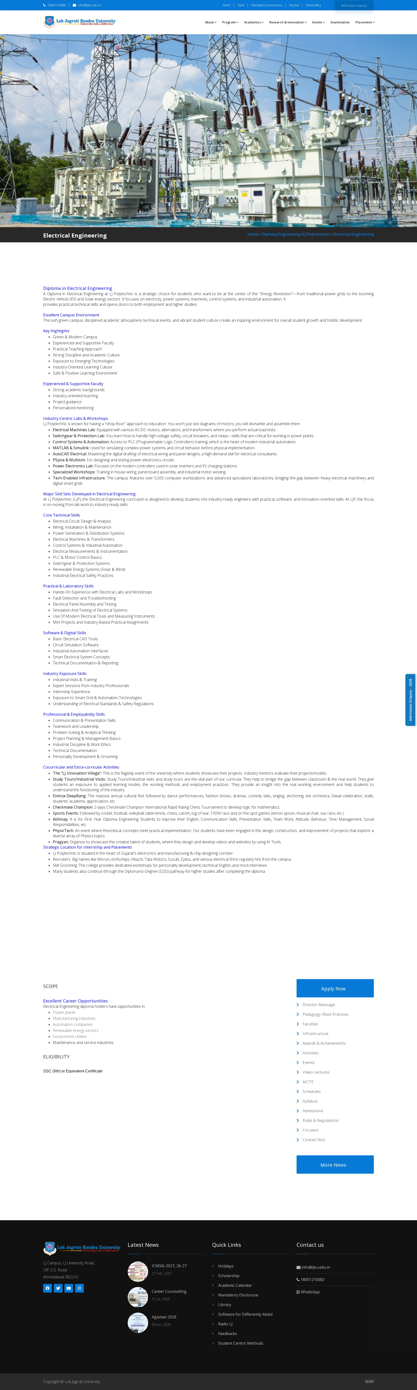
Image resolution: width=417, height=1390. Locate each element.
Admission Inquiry (354, 5)
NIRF (369, 1381)
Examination (340, 22)
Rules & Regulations (321, 1120)
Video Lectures (316, 1072)
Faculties (310, 1024)
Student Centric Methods (240, 1343)
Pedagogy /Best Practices (325, 1014)
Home (253, 234)
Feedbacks (227, 1333)
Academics (252, 22)
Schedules (312, 1091)
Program (229, 22)
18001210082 (56, 5)
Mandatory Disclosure (266, 5)
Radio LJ (225, 1324)
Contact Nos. (314, 1139)
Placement (363, 22)
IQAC (241, 5)
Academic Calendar (235, 1285)
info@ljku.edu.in (89, 5)
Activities (311, 1053)
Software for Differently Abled (245, 1314)
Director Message (319, 1004)
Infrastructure (315, 1033)
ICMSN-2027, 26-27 (169, 1265)
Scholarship (228, 1275)
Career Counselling (169, 1291)
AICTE (308, 1081)
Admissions (313, 1110)
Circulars (311, 1130)
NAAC (227, 5)
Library (224, 1304)
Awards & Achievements (324, 1043)
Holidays (226, 1266)
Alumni (294, 5)
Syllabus (310, 1101)
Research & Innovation (286, 22)
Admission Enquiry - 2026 (410, 700)
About (209, 22)
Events (317, 22)
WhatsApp (310, 1292)
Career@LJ (313, 5)
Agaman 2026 (164, 1317)
